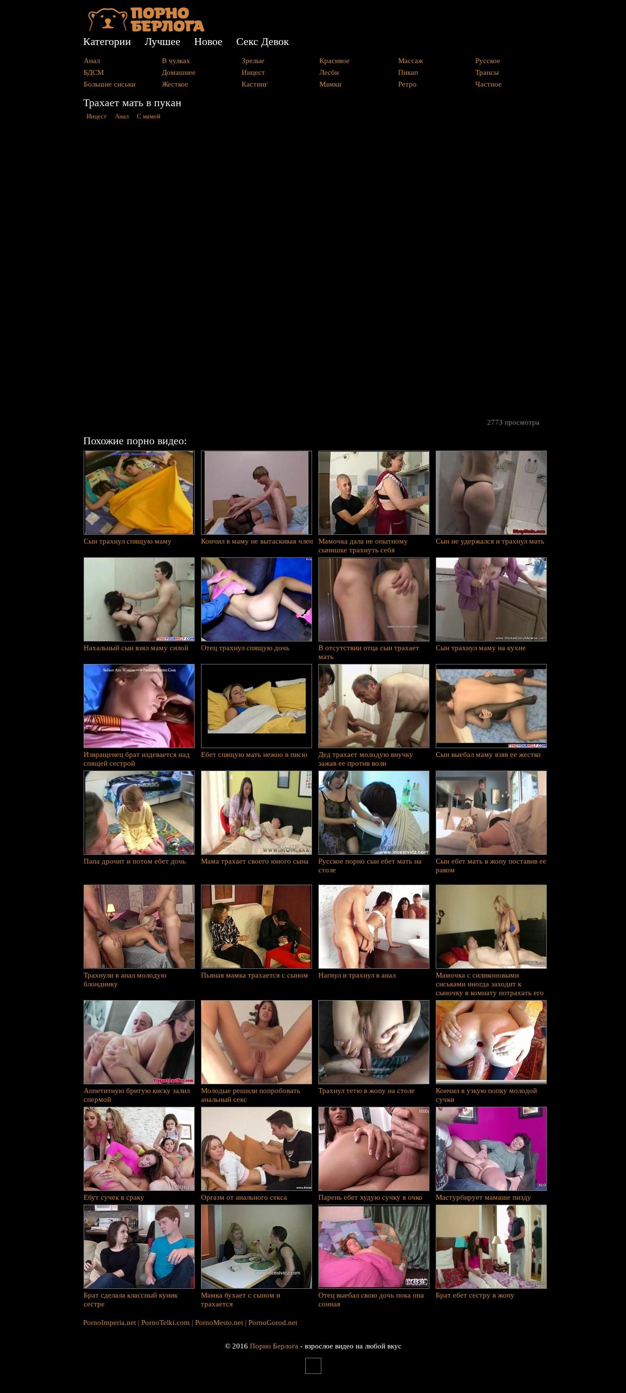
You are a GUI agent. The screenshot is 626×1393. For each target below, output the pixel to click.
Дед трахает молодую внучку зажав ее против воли (365, 759)
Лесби (329, 72)
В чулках (176, 61)
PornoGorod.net (272, 1322)
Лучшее (162, 41)
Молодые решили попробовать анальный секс (250, 1095)
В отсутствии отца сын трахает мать (368, 652)
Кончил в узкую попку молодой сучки (486, 1095)
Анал (92, 61)
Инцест (253, 72)
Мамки (330, 84)
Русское (487, 61)
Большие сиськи (109, 84)
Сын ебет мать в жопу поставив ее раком (491, 865)
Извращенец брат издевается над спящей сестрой (137, 759)
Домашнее (179, 72)
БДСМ (94, 72)
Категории (107, 41)
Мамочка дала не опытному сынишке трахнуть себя (363, 545)
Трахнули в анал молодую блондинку (125, 979)
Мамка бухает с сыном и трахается (240, 1299)
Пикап (408, 72)
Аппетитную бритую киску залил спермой (137, 1095)
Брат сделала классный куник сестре (131, 1299)
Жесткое (175, 84)
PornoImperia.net (109, 1322)
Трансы (487, 72)
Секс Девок (262, 41)
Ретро (407, 84)
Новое (208, 41)
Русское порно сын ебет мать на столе (370, 865)
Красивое (334, 61)
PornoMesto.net (219, 1322)
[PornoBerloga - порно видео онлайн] (146, 29)
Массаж (410, 61)
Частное (488, 84)
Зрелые (253, 61)
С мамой (148, 116)
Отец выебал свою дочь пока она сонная (371, 1299)
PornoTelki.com (165, 1322)
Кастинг (255, 84)
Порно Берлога (274, 1346)
